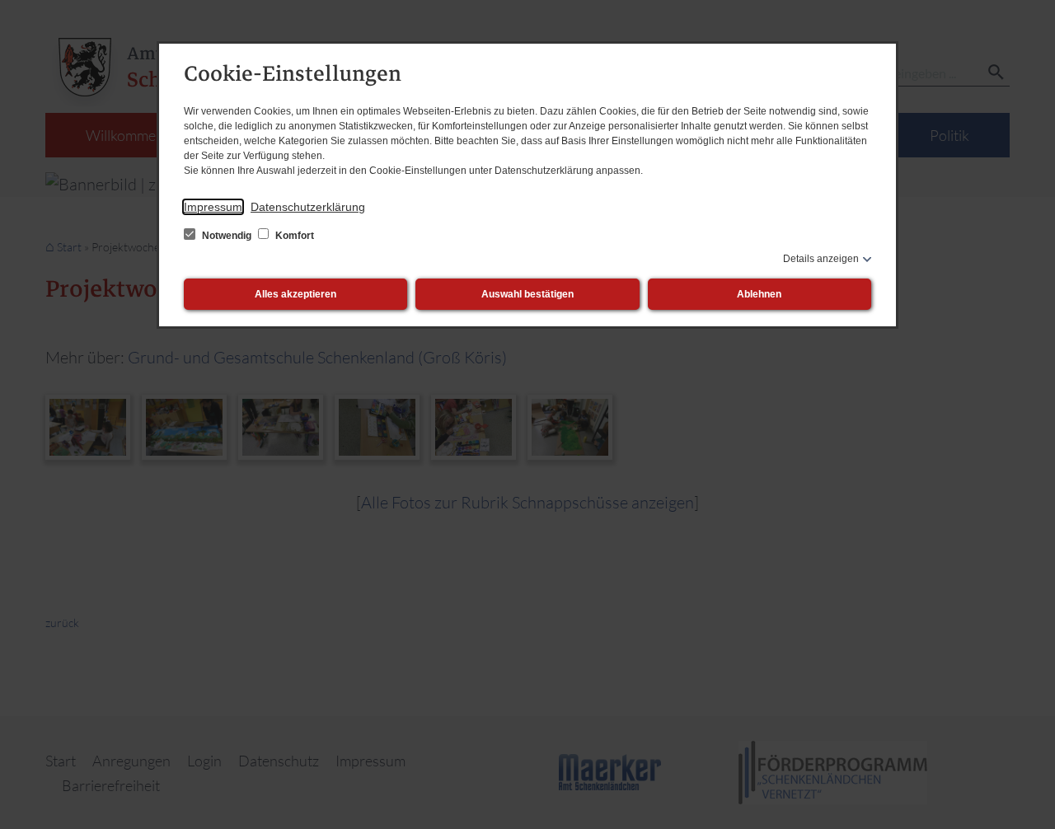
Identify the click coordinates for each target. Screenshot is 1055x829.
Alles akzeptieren (295, 294)
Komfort (293, 235)
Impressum (213, 206)
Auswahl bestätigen (527, 294)
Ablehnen (759, 294)
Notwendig (226, 235)
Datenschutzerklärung (308, 206)
